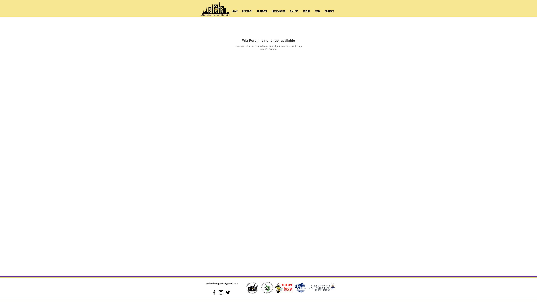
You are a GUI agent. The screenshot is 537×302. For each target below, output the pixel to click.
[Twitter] (228, 292)
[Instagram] (221, 292)
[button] (279, 11)
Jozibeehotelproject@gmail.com (221, 283)
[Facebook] (214, 292)
